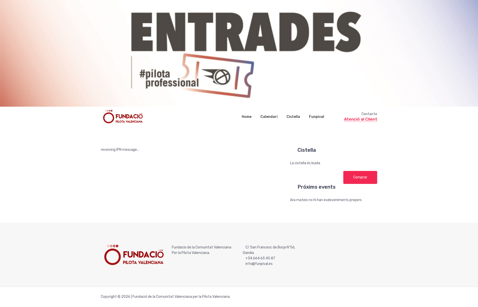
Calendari (269, 117)
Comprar (360, 177)
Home (246, 117)
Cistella (293, 117)
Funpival (316, 117)
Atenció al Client (360, 119)
